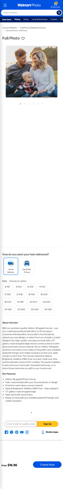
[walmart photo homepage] (29, 5)
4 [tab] (33, 103)
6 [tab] (41, 103)
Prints (26, 19)
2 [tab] (24, 103)
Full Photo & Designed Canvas (33, 28)
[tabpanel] (31, 71)
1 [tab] (19, 103)
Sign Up (47, 424)
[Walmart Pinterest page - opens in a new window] (16, 432)
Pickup (17, 19)
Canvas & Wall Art (9, 28)
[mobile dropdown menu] (5, 5)
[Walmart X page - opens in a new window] (11, 432)
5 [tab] (37, 103)
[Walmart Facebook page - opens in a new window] (6, 432)
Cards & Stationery (39, 19)
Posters (54, 19)
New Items (6, 19)
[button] (23, 38)
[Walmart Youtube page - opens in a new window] (22, 432)
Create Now (47, 464)
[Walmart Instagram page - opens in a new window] (27, 432)
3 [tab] (28, 103)
